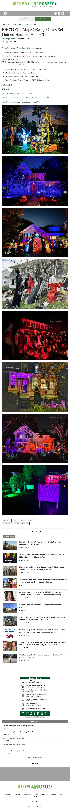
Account (62, 794)
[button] (35, 310)
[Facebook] (59, 14)
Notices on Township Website (14, 738)
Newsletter (45, 794)
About (36, 794)
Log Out (35, 796)
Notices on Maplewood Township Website (18, 726)
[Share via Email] (15, 42)
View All (29, 757)
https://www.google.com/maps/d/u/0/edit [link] (17, 93)
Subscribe (8, 794)
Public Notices (27, 794)
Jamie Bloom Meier (24, 48)
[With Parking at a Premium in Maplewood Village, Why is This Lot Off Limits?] (10, 658)
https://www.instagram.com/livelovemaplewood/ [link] (20, 102)
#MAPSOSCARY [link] (14, 59)
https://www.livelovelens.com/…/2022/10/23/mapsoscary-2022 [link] (25, 97)
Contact (54, 794)
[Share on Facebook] (3, 42)
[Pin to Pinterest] (11, 42)
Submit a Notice (38, 757)
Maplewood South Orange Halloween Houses (15, 523)
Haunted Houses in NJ (19, 520)
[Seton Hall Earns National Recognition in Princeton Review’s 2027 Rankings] (10, 545)
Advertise (17, 794)
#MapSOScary (6, 520)
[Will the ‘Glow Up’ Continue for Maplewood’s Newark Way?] (10, 608)
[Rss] (62, 14)
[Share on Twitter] (7, 41)
